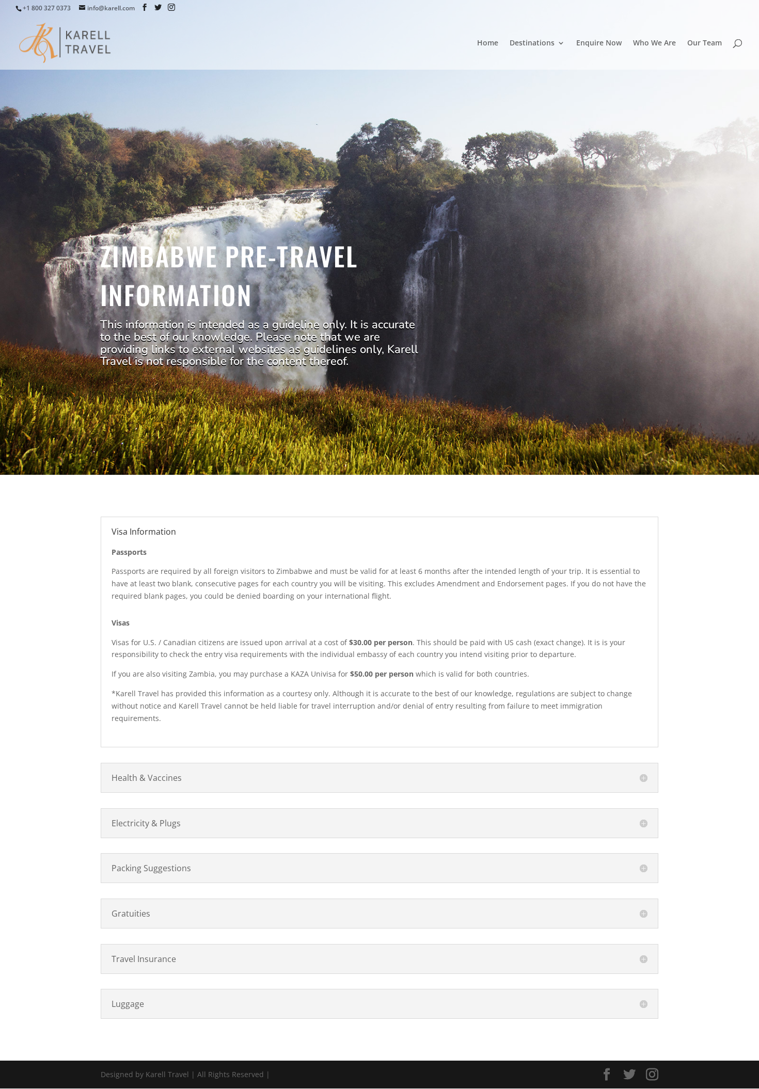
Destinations (532, 43)
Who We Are (654, 43)
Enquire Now (599, 43)
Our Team (704, 43)
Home (487, 43)
